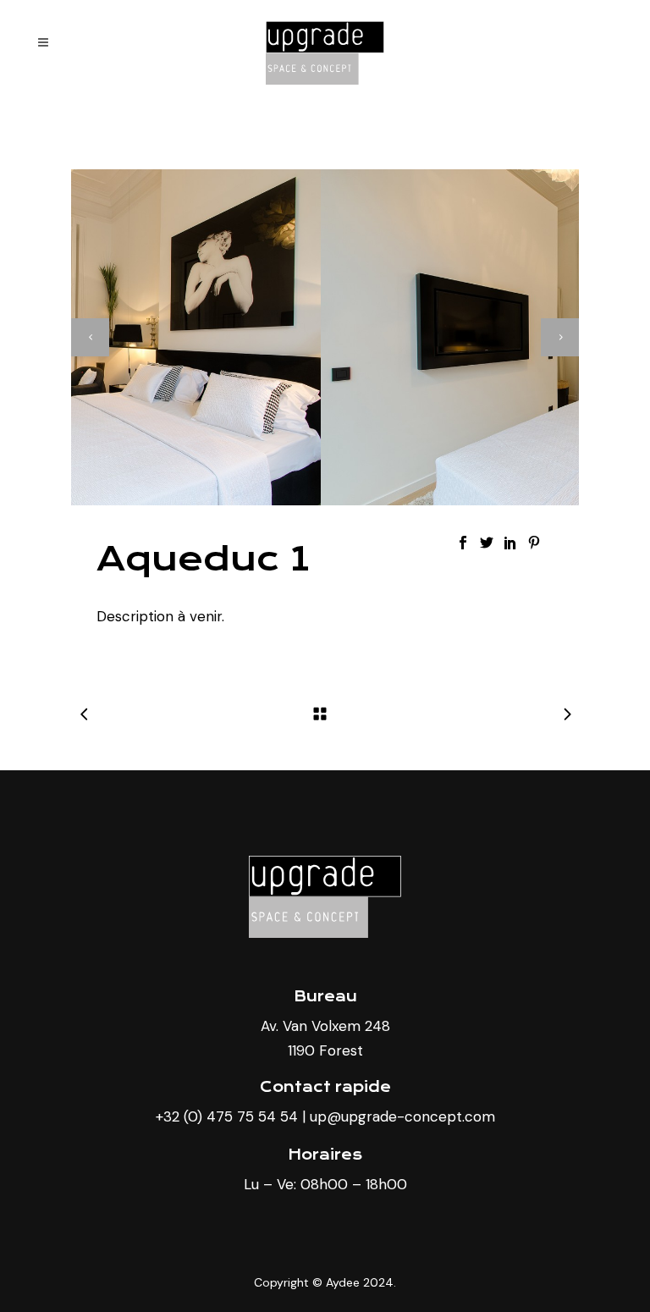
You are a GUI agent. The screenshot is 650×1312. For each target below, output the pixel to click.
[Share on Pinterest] (534, 541)
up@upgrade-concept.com (402, 1116)
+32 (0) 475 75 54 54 (227, 1116)
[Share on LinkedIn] (510, 541)
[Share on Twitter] (486, 541)
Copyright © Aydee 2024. (325, 1282)
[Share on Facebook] (463, 541)
